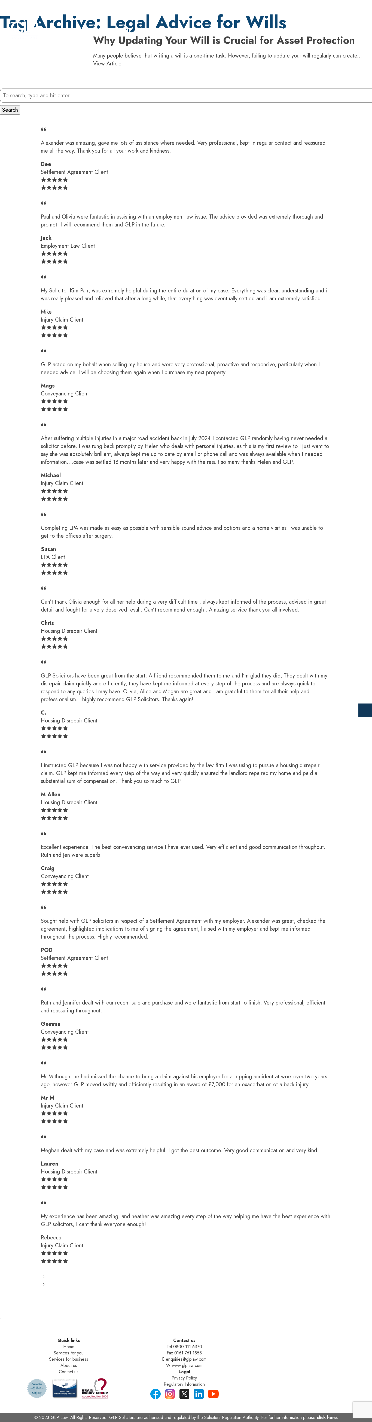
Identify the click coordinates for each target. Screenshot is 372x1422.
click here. (327, 1417)
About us (68, 1365)
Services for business (68, 1359)
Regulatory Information (184, 1384)
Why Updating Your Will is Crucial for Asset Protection (224, 40)
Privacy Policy (184, 1378)
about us (278, 31)
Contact (320, 31)
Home (123, 31)
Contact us (68, 1372)
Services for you (69, 1353)
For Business (229, 31)
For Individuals (170, 31)
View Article (107, 64)
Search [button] (10, 110)
